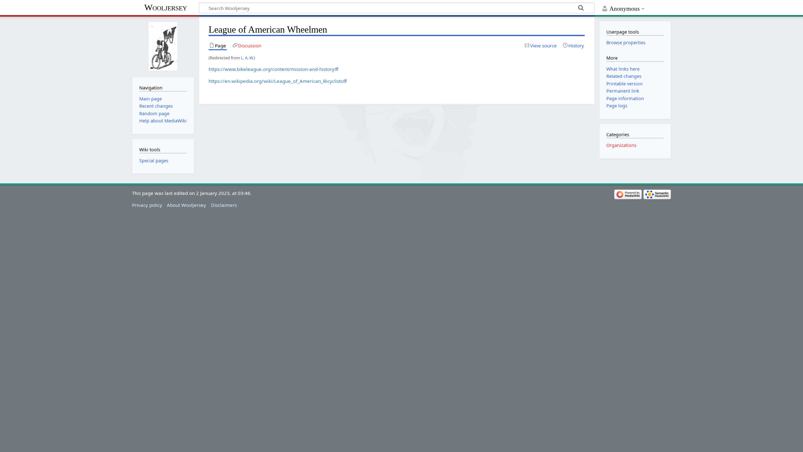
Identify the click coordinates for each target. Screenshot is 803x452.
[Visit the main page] (163, 46)
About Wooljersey (186, 205)
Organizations (621, 145)
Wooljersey (165, 7)
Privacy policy (147, 205)
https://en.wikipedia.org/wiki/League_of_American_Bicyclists (276, 81)
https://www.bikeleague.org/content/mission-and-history (271, 69)
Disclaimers (224, 205)
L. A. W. (247, 58)
